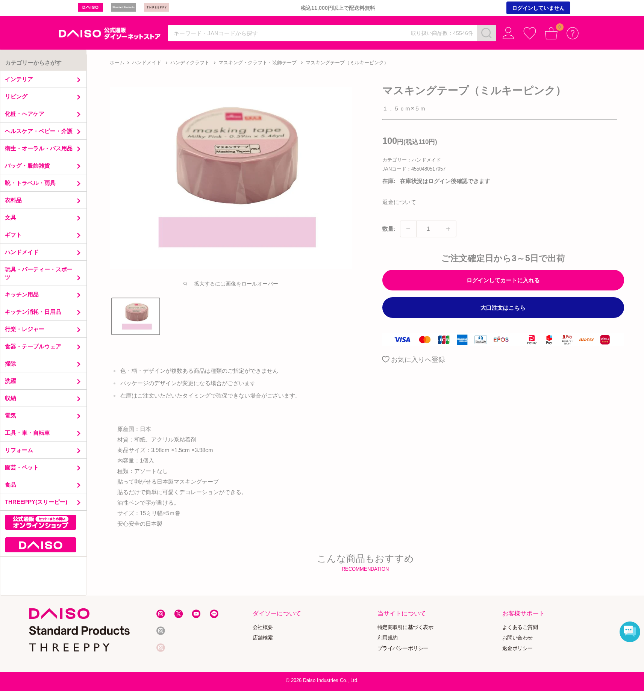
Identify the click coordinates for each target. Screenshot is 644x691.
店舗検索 (262, 637)
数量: (388, 228)
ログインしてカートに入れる (503, 280)
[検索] (486, 33)
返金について (399, 202)
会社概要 (262, 627)
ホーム (117, 62)
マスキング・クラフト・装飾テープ (257, 62)
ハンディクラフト (189, 62)
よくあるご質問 (520, 627)
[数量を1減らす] (408, 229)
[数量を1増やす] (448, 229)
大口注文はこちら (503, 307)
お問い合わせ (517, 637)
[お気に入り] (530, 33)
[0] (551, 33)
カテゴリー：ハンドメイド (411, 160)
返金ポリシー (517, 648)
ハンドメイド (146, 62)
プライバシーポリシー (402, 648)
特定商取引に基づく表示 (405, 627)
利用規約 (387, 637)
